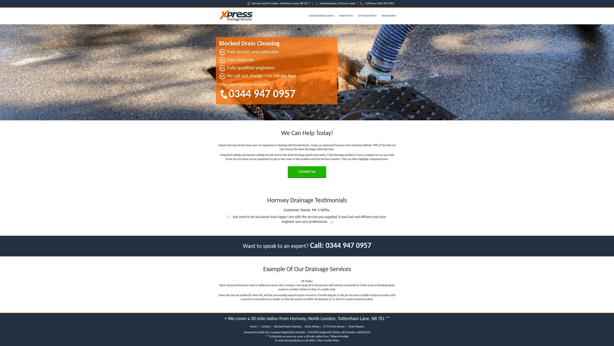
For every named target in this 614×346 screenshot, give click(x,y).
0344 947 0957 (385, 3)
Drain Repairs (389, 16)
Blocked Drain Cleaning (321, 16)
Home (253, 326)
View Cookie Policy (328, 340)
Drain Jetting (346, 16)
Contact (265, 326)
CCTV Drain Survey (367, 16)
